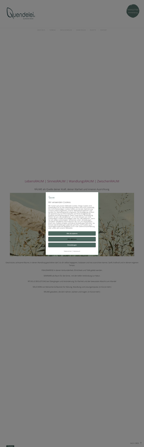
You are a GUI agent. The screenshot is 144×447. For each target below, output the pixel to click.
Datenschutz (68, 251)
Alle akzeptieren (72, 233)
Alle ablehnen (72, 239)
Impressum (76, 251)
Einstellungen (72, 245)
